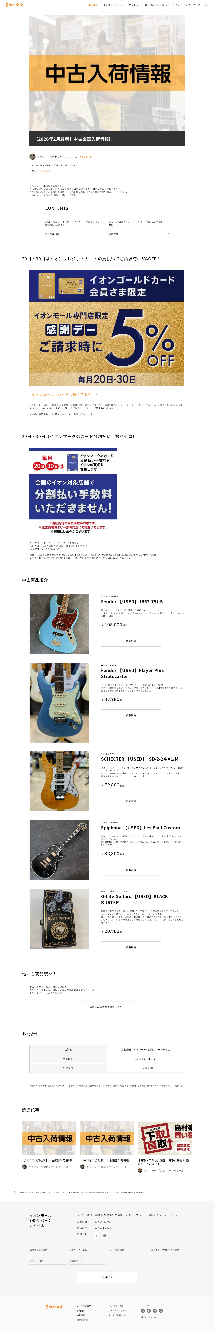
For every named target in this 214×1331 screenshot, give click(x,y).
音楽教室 (134, 4)
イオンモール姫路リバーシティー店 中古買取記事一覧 (85, 1192)
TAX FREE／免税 (116, 1306)
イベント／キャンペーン (186, 4)
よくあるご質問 (84, 1306)
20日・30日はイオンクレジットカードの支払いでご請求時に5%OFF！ (72, 223)
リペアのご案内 (116, 1249)
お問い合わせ (83, 1319)
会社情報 (81, 1315)
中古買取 (46, 170)
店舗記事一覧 (85, 157)
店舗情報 (93, 4)
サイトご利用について (119, 1315)
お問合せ (113, 233)
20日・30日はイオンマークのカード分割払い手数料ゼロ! (136, 223)
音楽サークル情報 (78, 1249)
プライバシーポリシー (119, 1310)
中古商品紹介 (52, 233)
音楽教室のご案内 (39, 1249)
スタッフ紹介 (36, 1260)
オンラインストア (113, 4)
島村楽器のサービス (156, 4)
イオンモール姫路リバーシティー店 (45, 1192)
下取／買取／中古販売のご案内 (164, 1249)
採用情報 (81, 1310)
